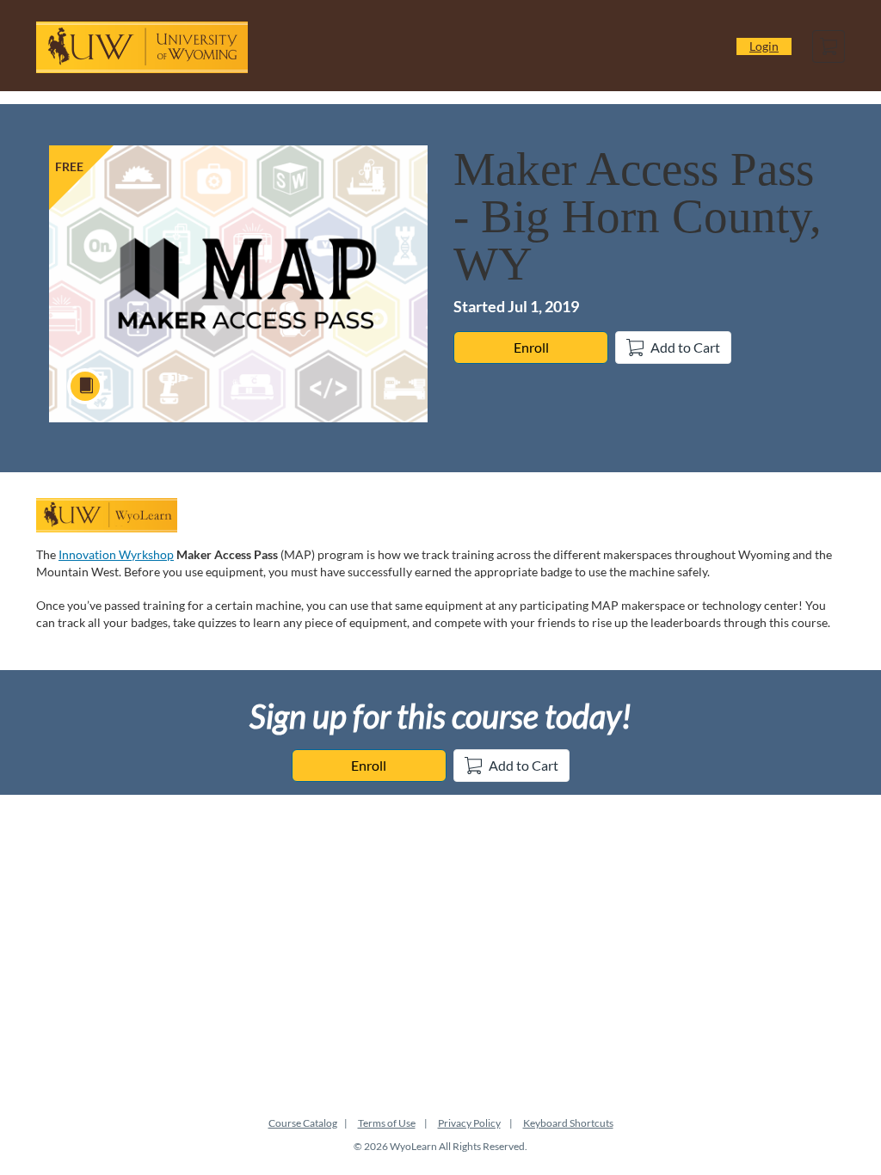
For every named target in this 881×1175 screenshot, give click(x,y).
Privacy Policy (469, 1123)
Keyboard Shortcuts (568, 1123)
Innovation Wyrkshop (116, 554)
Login (764, 46)
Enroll (531, 347)
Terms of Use (387, 1123)
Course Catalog (302, 1123)
